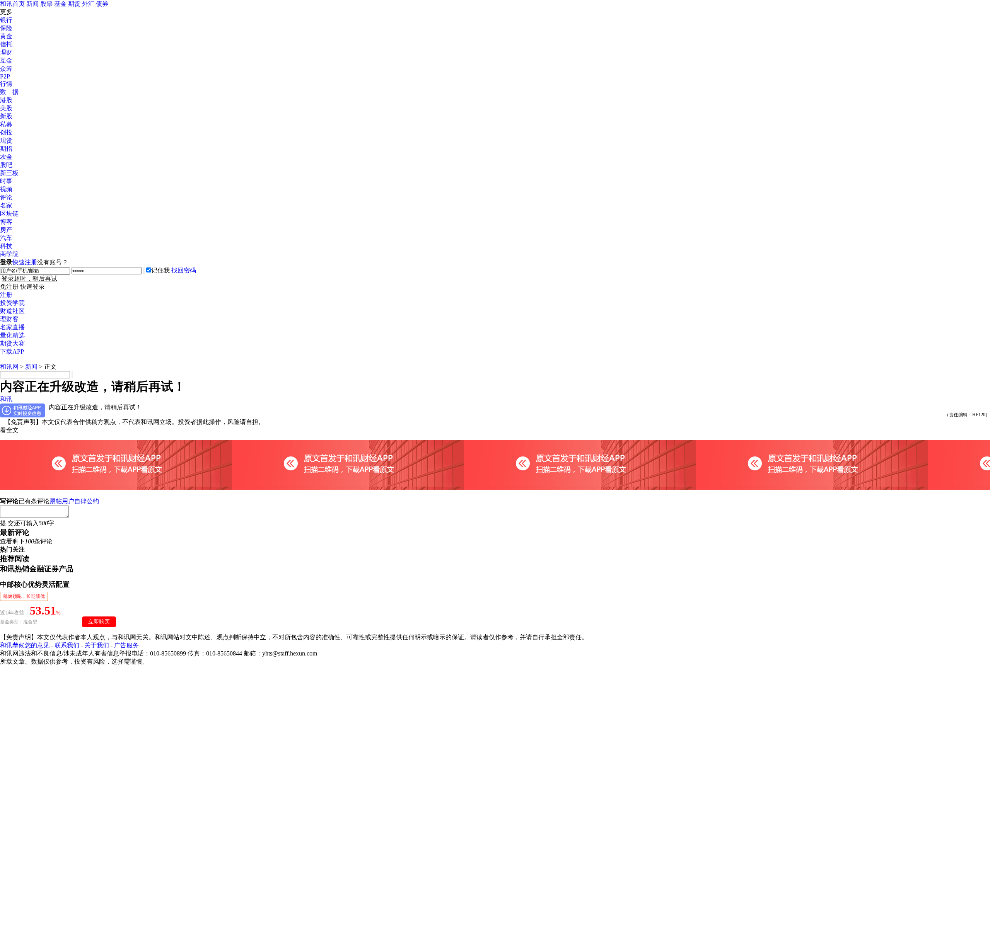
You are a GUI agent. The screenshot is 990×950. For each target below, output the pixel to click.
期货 (74, 3)
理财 (6, 52)
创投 (6, 132)
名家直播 (12, 327)
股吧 (6, 165)
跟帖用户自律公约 (74, 501)
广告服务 (126, 645)
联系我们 (67, 645)
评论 (6, 197)
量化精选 (12, 335)
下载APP (12, 351)
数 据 (9, 92)
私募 (6, 124)
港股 (6, 100)
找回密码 (183, 270)
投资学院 (12, 303)
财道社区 (12, 311)
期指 (6, 148)
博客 (6, 221)
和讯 (6, 399)
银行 (6, 20)
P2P (5, 76)
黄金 (6, 36)
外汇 (88, 3)
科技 (6, 246)
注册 (6, 294)
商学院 (9, 254)
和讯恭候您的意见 (25, 645)
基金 (60, 3)
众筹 (6, 68)
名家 (6, 205)
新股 (6, 116)
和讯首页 (12, 3)
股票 (46, 3)
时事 (6, 181)
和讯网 (9, 366)
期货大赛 (12, 343)
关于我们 (96, 645)
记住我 (160, 270)
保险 (6, 28)
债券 (102, 3)
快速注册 (24, 262)
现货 (6, 140)
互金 (6, 60)
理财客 (9, 319)
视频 (6, 189)
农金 (6, 156)
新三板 (9, 173)
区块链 (9, 213)
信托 (6, 44)
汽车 (6, 238)
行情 (6, 83)
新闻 (32, 3)
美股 (6, 108)
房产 (6, 229)
